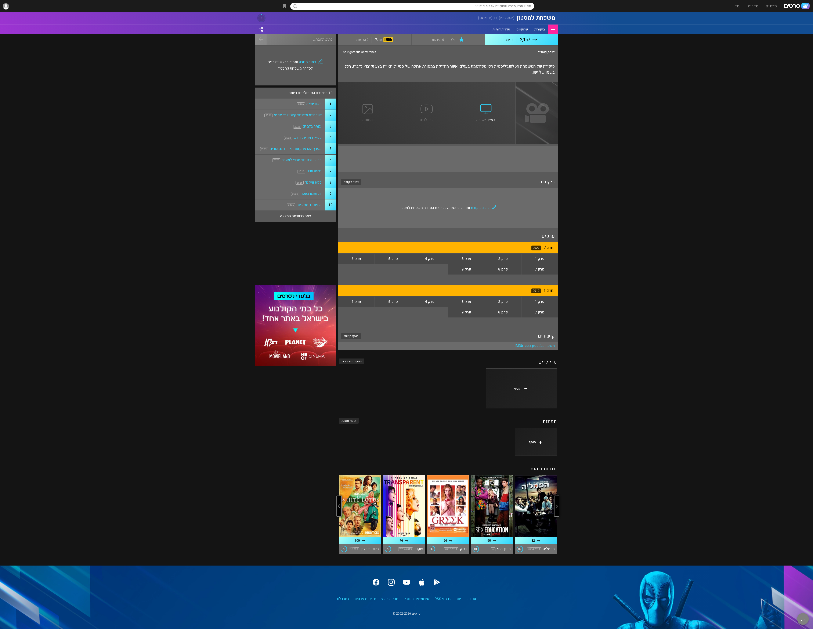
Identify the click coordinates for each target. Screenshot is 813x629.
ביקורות (539, 29)
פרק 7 (539, 269)
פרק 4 (429, 258)
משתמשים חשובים (416, 599)
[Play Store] (437, 582)
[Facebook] (376, 582)
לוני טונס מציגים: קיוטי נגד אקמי (298, 115)
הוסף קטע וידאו (352, 361)
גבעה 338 (314, 171)
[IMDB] (387, 40)
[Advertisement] (448, 159)
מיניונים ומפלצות (309, 204)
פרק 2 (503, 258)
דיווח (459, 599)
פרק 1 (539, 258)
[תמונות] (367, 84)
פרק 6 (356, 258)
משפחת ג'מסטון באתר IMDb (535, 345)
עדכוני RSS (443, 599)
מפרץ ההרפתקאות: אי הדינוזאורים (296, 148)
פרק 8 (503, 269)
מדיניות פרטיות (364, 599)
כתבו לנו (343, 599)
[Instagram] (391, 582)
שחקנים (522, 29)
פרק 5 (393, 258)
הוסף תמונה (349, 421)
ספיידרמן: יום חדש (308, 137)
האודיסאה (314, 104)
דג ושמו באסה (311, 193)
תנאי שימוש (389, 599)
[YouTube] (406, 582)
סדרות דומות (501, 29)
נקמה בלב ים (312, 126)
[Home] (796, 6)
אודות (471, 599)
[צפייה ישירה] (486, 84)
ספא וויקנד (313, 182)
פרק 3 (466, 258)
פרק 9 (466, 269)
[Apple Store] (422, 582)
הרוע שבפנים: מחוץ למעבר (302, 160)
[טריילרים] (426, 84)
